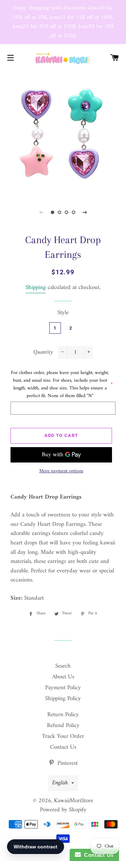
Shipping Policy (63, 698)
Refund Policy (63, 725)
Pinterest (67, 763)
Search (63, 666)
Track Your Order (63, 736)
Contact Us (63, 747)
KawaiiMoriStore (73, 801)
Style (63, 313)
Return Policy (63, 715)
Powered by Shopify (63, 810)
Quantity (43, 352)
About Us (63, 677)
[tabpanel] (63, 133)
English (60, 783)
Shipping (36, 287)
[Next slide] (84, 212)
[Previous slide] (41, 212)
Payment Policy (63, 688)
